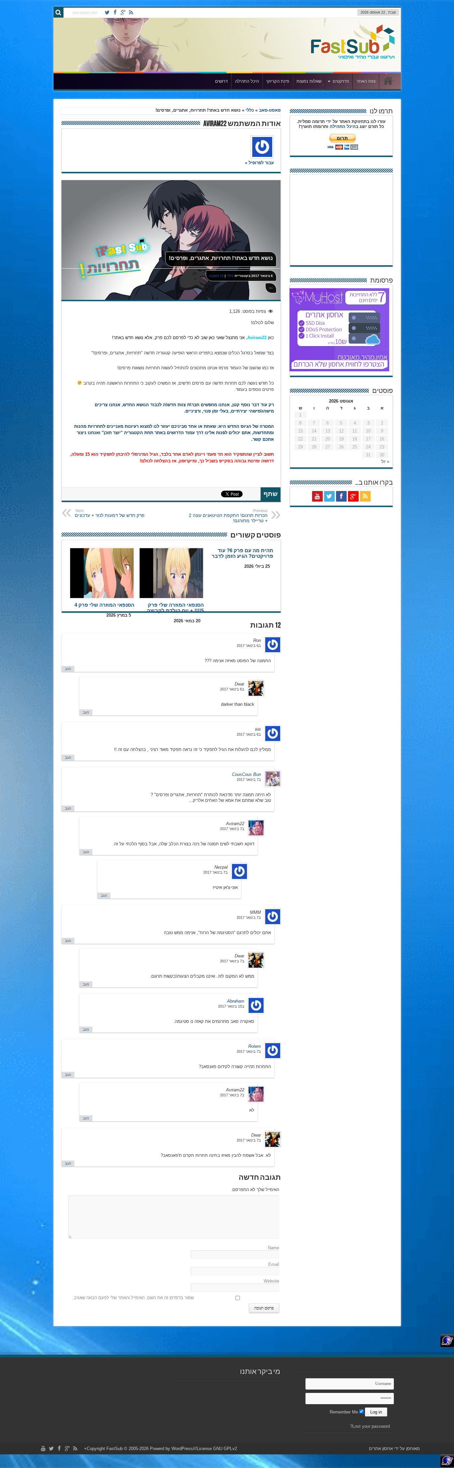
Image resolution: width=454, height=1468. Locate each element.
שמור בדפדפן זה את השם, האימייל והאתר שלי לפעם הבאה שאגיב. (133, 1297)
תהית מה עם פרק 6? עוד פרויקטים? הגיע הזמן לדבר (242, 553)
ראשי (388, 82)
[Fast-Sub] (353, 57)
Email (273, 1264)
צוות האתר (366, 81)
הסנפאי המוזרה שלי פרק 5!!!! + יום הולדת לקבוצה (175, 607)
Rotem (254, 1046)
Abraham (235, 1001)
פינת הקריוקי (277, 81)
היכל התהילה (247, 81)
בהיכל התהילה (344, 126)
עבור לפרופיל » (259, 162)
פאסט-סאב (270, 110)
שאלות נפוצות (308, 81)
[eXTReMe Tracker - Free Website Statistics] (447, 1345)
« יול (385, 461)
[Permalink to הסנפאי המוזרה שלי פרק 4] (102, 573)
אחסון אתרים (381, 1448)
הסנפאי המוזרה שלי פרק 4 (104, 605)
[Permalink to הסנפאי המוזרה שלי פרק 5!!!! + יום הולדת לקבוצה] (171, 573)
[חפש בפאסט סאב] (58, 13)
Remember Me (344, 1411)
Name (273, 1247)
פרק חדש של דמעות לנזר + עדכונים (110, 513)
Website (271, 1281)
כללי (250, 110)
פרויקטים (341, 81)
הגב (68, 669)
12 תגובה (216, 276)
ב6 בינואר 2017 (249, 646)
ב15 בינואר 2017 (231, 1006)
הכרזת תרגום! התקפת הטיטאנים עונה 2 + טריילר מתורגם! (228, 516)
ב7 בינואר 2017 (249, 780)
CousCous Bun (246, 774)
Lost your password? (370, 1426)
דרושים (221, 81)
